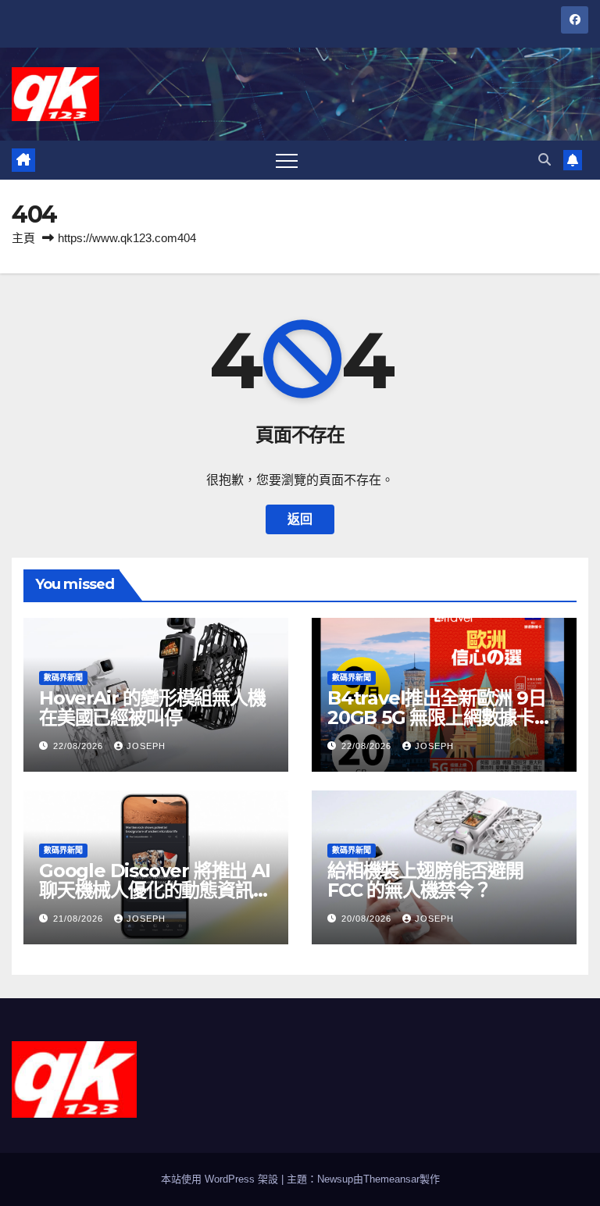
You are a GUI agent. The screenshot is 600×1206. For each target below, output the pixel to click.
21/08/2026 (79, 918)
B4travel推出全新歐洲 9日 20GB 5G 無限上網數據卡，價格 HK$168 (439, 717)
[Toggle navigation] (287, 160)
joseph (146, 746)
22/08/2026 (79, 746)
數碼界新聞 (63, 677)
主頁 (23, 237)
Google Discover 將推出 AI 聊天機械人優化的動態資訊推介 (154, 890)
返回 (300, 519)
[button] (544, 159)
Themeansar (391, 1179)
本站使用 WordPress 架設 (221, 1179)
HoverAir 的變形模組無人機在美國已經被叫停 (152, 708)
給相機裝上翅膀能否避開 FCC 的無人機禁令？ (425, 880)
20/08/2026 (368, 918)
